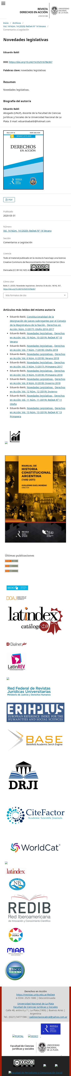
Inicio (6, 22)
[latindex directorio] (15, 872)
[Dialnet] (16, 645)
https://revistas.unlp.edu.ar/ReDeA (35, 994)
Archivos (17, 22)
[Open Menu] (3, 3)
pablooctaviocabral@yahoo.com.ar (48, 1016)
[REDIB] (29, 922)
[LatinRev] (16, 670)
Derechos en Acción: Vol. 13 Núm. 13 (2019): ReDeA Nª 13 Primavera (37, 412)
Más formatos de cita (16, 295)
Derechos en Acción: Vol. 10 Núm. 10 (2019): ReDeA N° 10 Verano (37, 337)
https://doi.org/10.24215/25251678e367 (30, 62)
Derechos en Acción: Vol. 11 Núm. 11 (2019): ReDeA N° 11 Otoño (37, 400)
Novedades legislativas (40, 333)
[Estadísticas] (15, 443)
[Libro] (35, 541)
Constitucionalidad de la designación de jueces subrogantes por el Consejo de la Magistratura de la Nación (38, 321)
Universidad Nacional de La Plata (35, 1003)
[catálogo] (35, 635)
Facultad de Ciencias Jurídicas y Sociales (35, 1006)
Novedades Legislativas (40, 354)
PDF (10, 199)
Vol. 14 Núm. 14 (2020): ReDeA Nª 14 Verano (24, 26)
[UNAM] (6, 863)
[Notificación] (6, 443)
